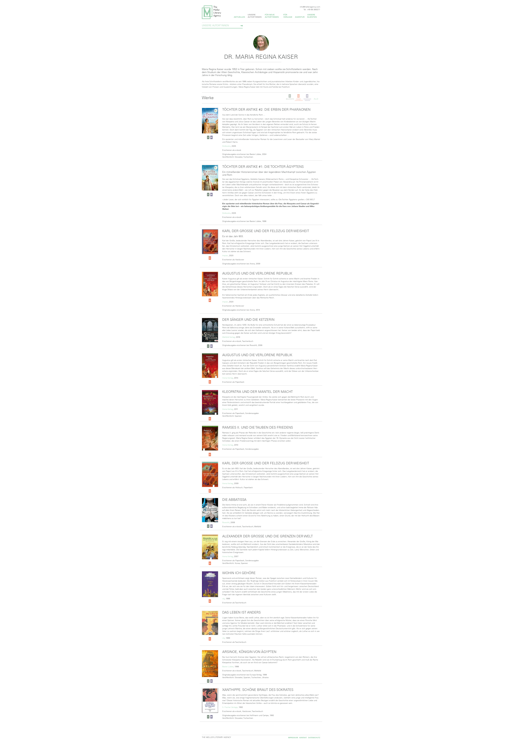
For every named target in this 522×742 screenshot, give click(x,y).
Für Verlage (287, 16)
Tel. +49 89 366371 (312, 9)
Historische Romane (307, 99)
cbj (223, 598)
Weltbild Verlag (228, 337)
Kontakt (303, 738)
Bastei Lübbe (228, 666)
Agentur (299, 17)
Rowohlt (225, 522)
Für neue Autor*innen (272, 16)
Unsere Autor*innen (255, 16)
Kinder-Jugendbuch (299, 99)
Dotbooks (226, 146)
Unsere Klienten (312, 16)
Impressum (293, 738)
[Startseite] (215, 12)
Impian (225, 255)
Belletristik (290, 99)
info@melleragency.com (310, 7)
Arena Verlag (227, 378)
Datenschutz (314, 738)
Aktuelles (239, 17)
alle (316, 99)
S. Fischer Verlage (230, 707)
